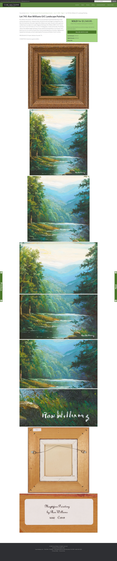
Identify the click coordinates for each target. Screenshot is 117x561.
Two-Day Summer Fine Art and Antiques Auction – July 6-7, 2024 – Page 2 (47, 13)
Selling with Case (82, 32)
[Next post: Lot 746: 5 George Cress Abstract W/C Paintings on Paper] (116, 286)
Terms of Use (62, 550)
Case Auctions (11, 4)
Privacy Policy (55, 550)
